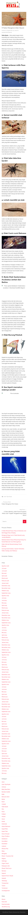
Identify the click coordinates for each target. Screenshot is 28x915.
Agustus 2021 (5, 714)
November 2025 (6, 588)
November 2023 (6, 647)
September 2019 (6, 766)
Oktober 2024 (5, 620)
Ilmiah (3, 821)
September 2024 (6, 622)
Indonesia (4, 824)
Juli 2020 (4, 746)
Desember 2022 (6, 674)
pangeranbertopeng (7, 32)
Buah (3, 801)
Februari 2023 (5, 669)
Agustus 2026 (5, 566)
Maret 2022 (5, 696)
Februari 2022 (5, 699)
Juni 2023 (4, 659)
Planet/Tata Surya (6, 868)
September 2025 (6, 593)
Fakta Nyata (5, 806)
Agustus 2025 (5, 595)
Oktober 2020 (5, 738)
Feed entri (4, 901)
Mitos (3, 851)
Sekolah (4, 878)
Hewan (3, 816)
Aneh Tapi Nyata (8, 496)
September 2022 (6, 682)
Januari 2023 (5, 672)
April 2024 (4, 635)
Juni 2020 (4, 748)
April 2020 (4, 753)
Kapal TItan (5, 831)
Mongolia (4, 853)
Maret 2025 (5, 608)
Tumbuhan (5, 888)
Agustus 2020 (5, 743)
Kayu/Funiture (5, 836)
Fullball (4, 814)
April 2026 (4, 576)
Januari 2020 (5, 756)
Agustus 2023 (5, 654)
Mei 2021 (4, 721)
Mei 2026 (4, 573)
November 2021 (6, 706)
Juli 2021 (4, 716)
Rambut (4, 871)
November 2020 (6, 736)
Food (3, 811)
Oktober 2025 (5, 590)
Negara (4, 858)
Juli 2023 (4, 657)
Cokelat (4, 804)
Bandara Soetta (6, 792)
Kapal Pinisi (5, 829)
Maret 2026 (5, 578)
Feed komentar (6, 904)
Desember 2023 (6, 645)
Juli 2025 (4, 598)
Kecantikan (4, 841)
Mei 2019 (4, 773)
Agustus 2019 (5, 768)
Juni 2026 (4, 571)
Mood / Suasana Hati (7, 856)
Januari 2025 (5, 612)
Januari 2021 (5, 731)
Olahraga (4, 861)
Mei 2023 (4, 662)
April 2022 (4, 694)
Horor (3, 819)
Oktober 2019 (5, 763)
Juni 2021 (4, 719)
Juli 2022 (4, 687)
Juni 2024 (4, 630)
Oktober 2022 (5, 679)
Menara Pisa (5, 848)
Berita (3, 799)
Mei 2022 (4, 691)
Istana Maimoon (6, 826)
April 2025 (4, 605)
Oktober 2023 (5, 650)
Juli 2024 (4, 627)
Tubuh (3, 885)
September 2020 (6, 741)
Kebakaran (4, 838)
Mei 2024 (4, 632)
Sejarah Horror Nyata (7, 875)
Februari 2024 (5, 640)
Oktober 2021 (5, 709)
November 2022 (6, 677)
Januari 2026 (5, 583)
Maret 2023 (5, 667)
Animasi (4, 787)
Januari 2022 (5, 701)
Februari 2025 (5, 610)
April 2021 (4, 724)
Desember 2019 (6, 758)
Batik (3, 794)
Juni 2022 (4, 689)
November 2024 (6, 617)
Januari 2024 (5, 642)
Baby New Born (6, 789)
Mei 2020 (4, 751)
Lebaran (4, 846)
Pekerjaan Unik (6, 866)
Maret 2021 (4, 726)
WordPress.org (6, 906)
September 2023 (6, 652)
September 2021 (6, 711)
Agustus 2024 (5, 625)
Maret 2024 (5, 637)
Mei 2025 (4, 603)
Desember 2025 (6, 585)
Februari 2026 (5, 580)
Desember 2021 (6, 704)
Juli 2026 (4, 568)
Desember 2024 (6, 615)
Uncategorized (6, 890)
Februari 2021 (5, 729)
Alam (3, 782)
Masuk (3, 899)
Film (3, 809)
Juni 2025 (4, 600)
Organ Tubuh (5, 863)
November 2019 (6, 761)
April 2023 (4, 664)
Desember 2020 (6, 733)
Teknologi (4, 880)
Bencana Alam (5, 796)
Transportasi (5, 883)
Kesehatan (4, 843)
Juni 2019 (4, 770)
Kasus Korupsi (5, 834)
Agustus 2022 (5, 684)
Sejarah (4, 873)
